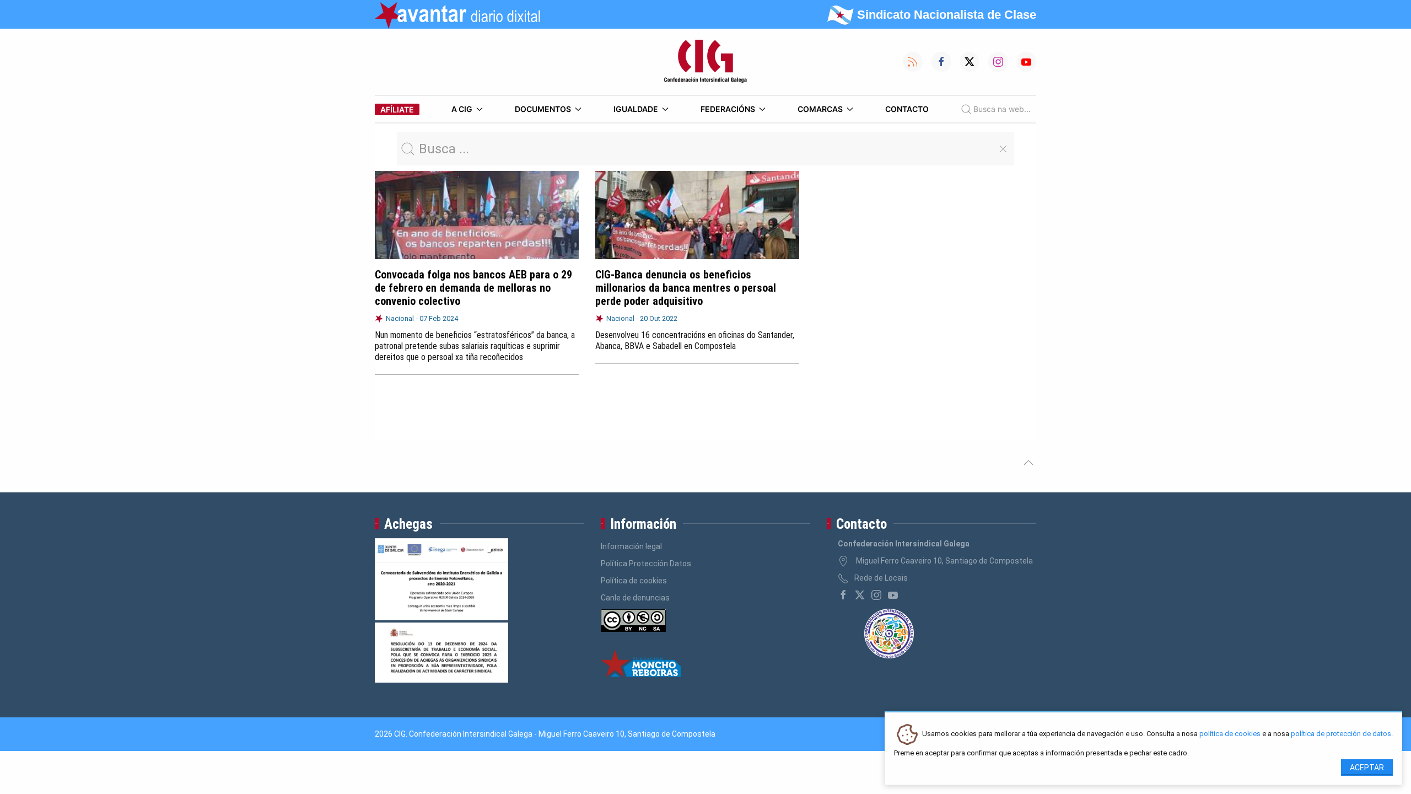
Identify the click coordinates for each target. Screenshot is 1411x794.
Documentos (543, 109)
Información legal (631, 546)
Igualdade (635, 109)
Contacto (907, 109)
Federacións (728, 109)
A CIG (461, 109)
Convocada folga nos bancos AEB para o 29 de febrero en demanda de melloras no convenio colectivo (473, 288)
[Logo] (705, 62)
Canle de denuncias (635, 597)
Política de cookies (634, 580)
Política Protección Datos (646, 563)
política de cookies (1230, 734)
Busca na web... (1002, 109)
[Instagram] (876, 594)
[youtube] (892, 594)
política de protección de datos (1341, 734)
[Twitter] (859, 594)
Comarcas (820, 109)
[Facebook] (843, 594)
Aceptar (1367, 767)
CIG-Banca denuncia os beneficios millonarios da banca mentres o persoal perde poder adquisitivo (685, 288)
